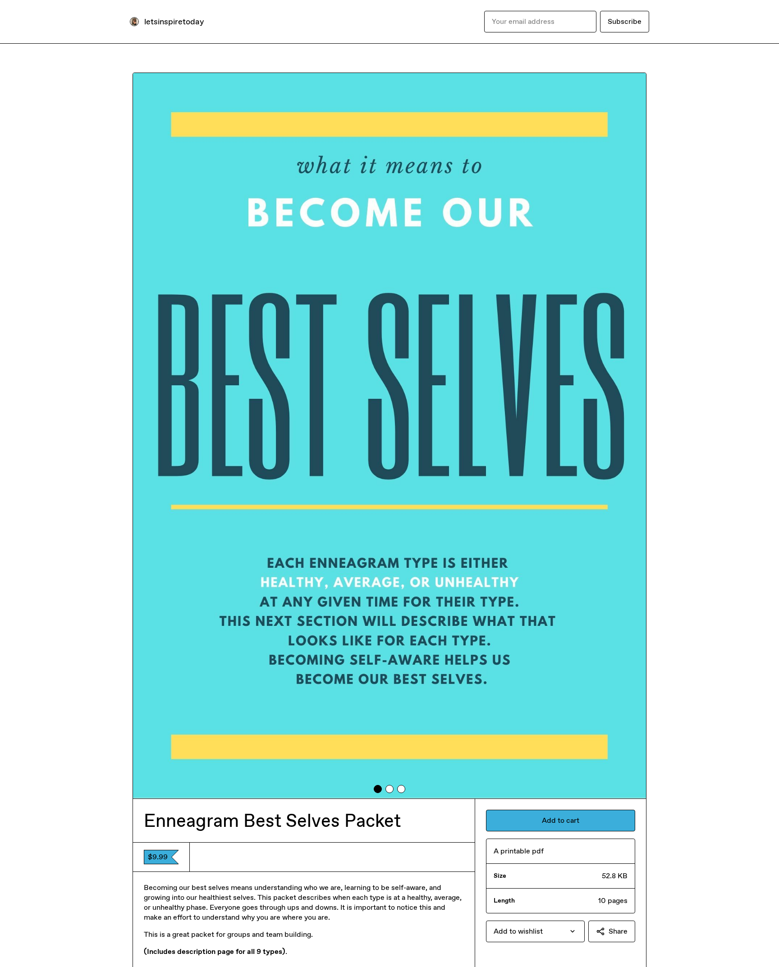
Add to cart (560, 820)
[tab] (378, 789)
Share (618, 931)
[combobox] (535, 931)
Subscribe (625, 21)
